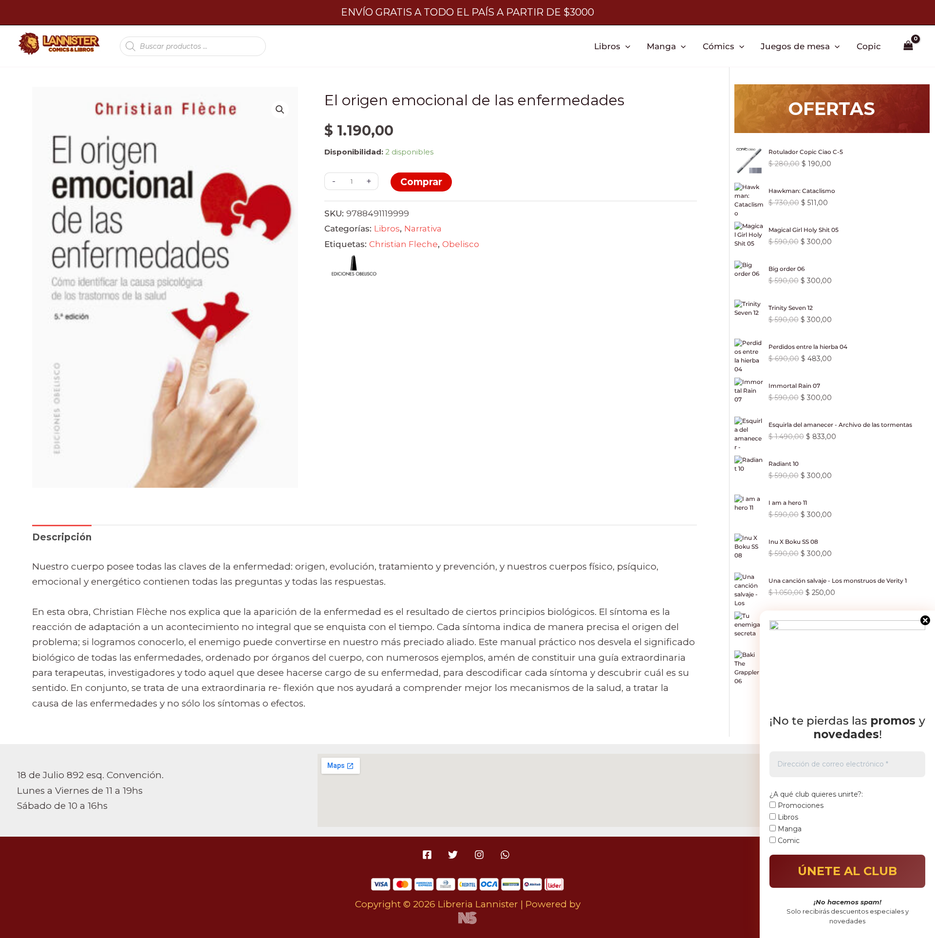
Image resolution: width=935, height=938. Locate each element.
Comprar (421, 182)
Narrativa (423, 228)
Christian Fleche (403, 244)
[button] (625, 46)
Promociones (799, 805)
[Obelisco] (353, 268)
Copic (869, 46)
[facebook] (429, 855)
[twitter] (455, 855)
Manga (661, 46)
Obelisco (460, 244)
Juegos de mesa (795, 46)
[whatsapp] (506, 855)
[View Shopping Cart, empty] (908, 46)
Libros (607, 46)
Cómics (718, 46)
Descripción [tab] (62, 537)
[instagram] (480, 855)
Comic (788, 840)
